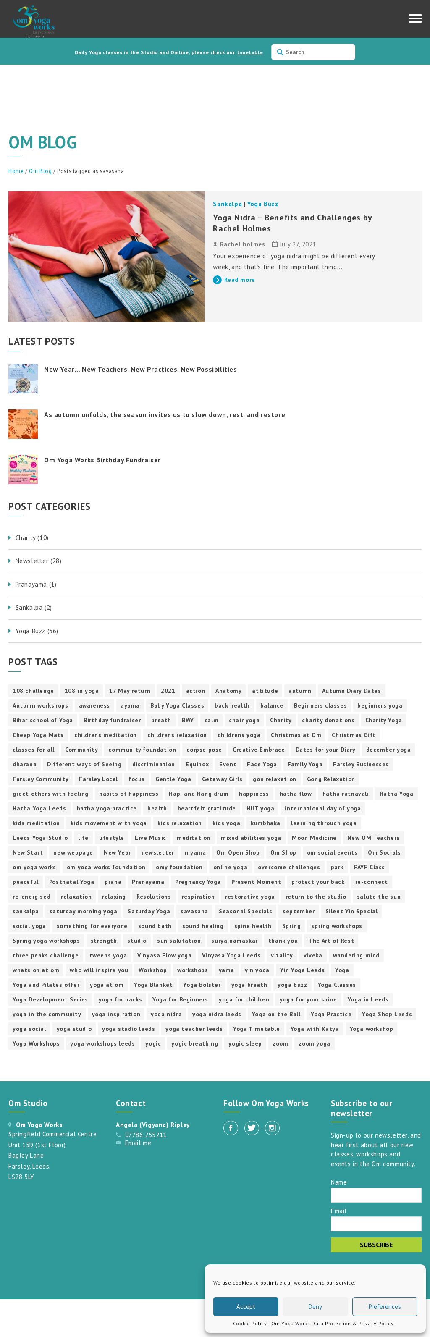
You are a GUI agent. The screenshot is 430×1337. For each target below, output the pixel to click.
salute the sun (379, 896)
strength (104, 940)
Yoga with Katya (315, 1029)
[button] (415, 20)
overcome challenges (289, 867)
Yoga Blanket (153, 984)
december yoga (388, 749)
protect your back (317, 882)
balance (271, 705)
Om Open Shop (238, 852)
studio (137, 940)
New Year (117, 852)
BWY (188, 720)
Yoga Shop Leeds (387, 1014)
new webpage (73, 852)
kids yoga (226, 823)
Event (227, 764)
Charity (280, 720)
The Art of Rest (331, 940)
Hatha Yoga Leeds (39, 808)
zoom (280, 1043)
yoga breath (249, 984)
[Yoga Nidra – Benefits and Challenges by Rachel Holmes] (106, 256)
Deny (315, 1307)
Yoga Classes (337, 984)
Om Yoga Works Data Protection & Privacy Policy (332, 1323)
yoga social (29, 1029)
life (83, 838)
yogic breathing (194, 1043)
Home (16, 171)
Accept (245, 1307)
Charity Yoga (383, 720)
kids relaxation (179, 823)
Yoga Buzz (262, 204)
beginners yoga (379, 705)
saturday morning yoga (84, 911)
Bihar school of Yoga (43, 720)
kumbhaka (266, 823)
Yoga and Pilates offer (46, 984)
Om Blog (40, 171)
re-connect (371, 882)
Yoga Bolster (201, 984)
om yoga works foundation (106, 867)
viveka (313, 955)
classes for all (34, 749)
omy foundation (179, 867)
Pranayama (148, 882)
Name (339, 1181)
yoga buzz (292, 984)
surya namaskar (234, 940)
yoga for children (244, 999)
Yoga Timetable (256, 1029)
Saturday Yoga (149, 911)
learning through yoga (324, 823)
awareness (94, 705)
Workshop (153, 970)
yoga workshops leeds (102, 1043)
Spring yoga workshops (46, 940)
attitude (265, 691)
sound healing (203, 926)
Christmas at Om (296, 735)
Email (339, 1210)
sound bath (155, 926)
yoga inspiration (116, 1014)
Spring (291, 926)
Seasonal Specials (245, 911)
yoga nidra (166, 1014)
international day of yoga (323, 808)
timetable (250, 52)
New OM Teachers (373, 838)
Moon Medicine (314, 838)
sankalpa (26, 911)
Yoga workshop (371, 1029)
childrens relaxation (177, 735)
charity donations (328, 720)
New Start (28, 852)
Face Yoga (262, 764)
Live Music (150, 838)
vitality (282, 955)
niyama (195, 852)
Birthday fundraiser (112, 720)
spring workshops (336, 926)
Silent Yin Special (351, 911)
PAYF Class (369, 867)
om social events (332, 852)
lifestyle (111, 838)
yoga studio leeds (128, 1029)
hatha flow (296, 793)
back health (232, 705)
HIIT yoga (260, 808)
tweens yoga (108, 955)
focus (136, 779)
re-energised (31, 896)
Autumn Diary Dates (351, 691)
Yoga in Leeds (368, 999)
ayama (130, 705)
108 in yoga (82, 691)
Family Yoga (305, 764)
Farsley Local (98, 779)
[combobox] (313, 52)
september (299, 911)
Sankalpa (227, 204)
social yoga (29, 926)
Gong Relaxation (331, 779)
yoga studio (74, 1029)
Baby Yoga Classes (177, 705)
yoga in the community (47, 1014)
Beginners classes (320, 705)
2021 (168, 691)
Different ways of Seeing (84, 764)
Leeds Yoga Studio (40, 838)
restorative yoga (250, 896)
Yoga (342, 970)
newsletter (158, 852)
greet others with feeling (51, 793)
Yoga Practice (331, 1014)
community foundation (142, 749)
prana (113, 882)
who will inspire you (99, 970)
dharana (25, 764)
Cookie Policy (250, 1323)
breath (161, 720)
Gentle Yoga (173, 779)
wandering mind (356, 955)
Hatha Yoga (397, 793)
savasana (194, 911)
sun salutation (179, 940)
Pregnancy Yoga (198, 882)
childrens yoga (239, 735)
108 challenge (33, 691)
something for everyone (92, 926)
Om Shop (283, 852)
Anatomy (228, 691)
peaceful (26, 882)
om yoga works (34, 867)
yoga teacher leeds (194, 1029)
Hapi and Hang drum (198, 793)
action (195, 691)
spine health (253, 926)
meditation (193, 838)
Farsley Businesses (361, 764)
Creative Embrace (259, 749)
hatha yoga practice (107, 808)
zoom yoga (314, 1043)
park (337, 867)
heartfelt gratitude (207, 808)
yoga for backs (120, 999)
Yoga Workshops (36, 1043)
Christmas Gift (353, 735)
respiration (198, 896)
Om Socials (384, 852)
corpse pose (204, 749)
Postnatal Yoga (71, 882)
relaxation (76, 896)
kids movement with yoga (109, 823)
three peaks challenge (46, 955)
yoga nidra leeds (216, 1014)
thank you (283, 940)
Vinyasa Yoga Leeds (231, 955)
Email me (138, 1143)
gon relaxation (274, 779)
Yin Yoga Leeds (302, 970)
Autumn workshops (40, 705)
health (157, 808)
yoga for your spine (308, 999)
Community (81, 749)
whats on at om (36, 970)
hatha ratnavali (345, 793)
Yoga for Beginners (180, 999)
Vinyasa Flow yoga (164, 955)
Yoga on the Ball (276, 1014)
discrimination (153, 764)
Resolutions (153, 896)
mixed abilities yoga (251, 838)
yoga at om (106, 984)
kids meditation (36, 823)
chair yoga (244, 720)
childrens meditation (105, 735)
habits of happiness (128, 793)
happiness (254, 793)
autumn (300, 691)
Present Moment (256, 882)
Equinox (197, 764)
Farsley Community (40, 779)
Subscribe (376, 1244)
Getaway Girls (222, 779)
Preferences (385, 1307)
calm (211, 720)
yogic (153, 1043)
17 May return (129, 691)
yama (226, 970)
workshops (192, 970)
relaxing (114, 896)
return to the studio (316, 896)
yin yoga (257, 970)
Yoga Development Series (50, 999)
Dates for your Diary (326, 749)
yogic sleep (245, 1043)
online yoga (230, 867)
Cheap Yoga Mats (38, 735)
